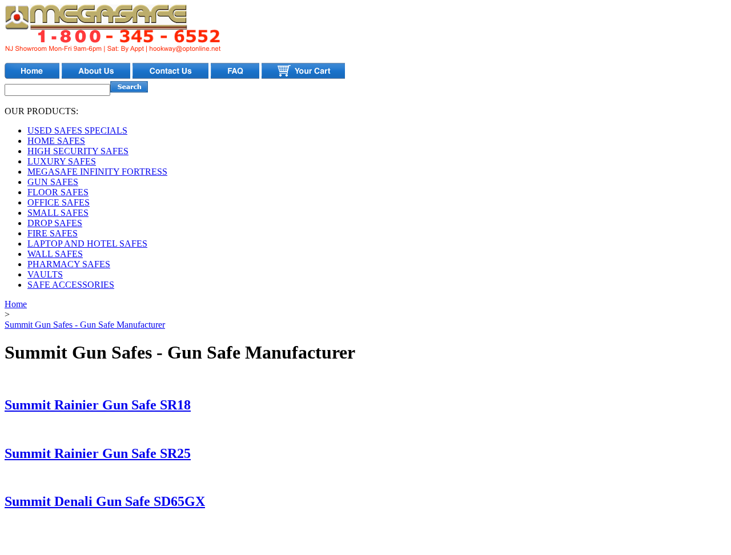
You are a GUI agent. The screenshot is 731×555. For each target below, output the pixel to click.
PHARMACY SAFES (68, 264)
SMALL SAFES (58, 213)
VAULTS (45, 274)
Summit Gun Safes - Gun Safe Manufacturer (85, 324)
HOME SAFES (56, 141)
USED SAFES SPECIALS (77, 130)
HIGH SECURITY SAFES (77, 151)
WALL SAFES (55, 254)
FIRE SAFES (52, 233)
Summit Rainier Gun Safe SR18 (98, 404)
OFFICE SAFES (58, 202)
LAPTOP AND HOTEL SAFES (87, 243)
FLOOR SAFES (58, 192)
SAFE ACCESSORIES (70, 284)
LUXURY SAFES (61, 161)
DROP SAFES (54, 223)
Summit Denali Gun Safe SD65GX (105, 501)
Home (16, 304)
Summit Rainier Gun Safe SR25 (98, 453)
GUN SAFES (52, 182)
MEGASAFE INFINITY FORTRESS (97, 171)
